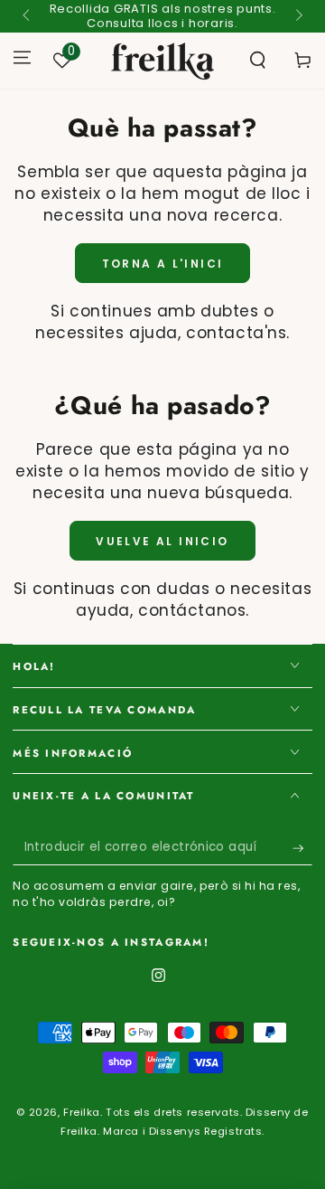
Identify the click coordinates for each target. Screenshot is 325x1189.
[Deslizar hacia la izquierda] (27, 16)
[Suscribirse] (302, 848)
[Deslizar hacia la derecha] (297, 16)
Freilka (81, 1112)
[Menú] (22, 56)
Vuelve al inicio (162, 541)
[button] (258, 60)
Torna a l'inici (163, 263)
